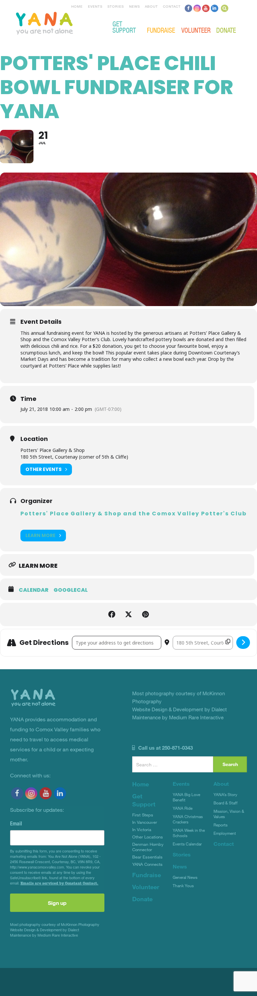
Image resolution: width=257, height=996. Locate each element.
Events (95, 6)
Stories (115, 6)
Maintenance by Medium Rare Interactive (44, 935)
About (151, 6)
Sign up (57, 903)
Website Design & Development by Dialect (44, 930)
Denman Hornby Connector (148, 846)
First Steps (142, 814)
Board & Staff (225, 802)
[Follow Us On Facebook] (188, 8)
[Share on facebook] (111, 614)
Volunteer (195, 30)
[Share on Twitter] (128, 614)
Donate (226, 30)
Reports (220, 824)
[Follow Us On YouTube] (205, 8)
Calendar (34, 590)
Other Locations (147, 836)
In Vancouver (144, 822)
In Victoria (141, 829)
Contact (172, 6)
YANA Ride (182, 808)
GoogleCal (71, 590)
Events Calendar (187, 843)
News (134, 6)
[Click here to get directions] (243, 642)
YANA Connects (147, 864)
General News (185, 877)
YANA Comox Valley (67, 22)
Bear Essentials (147, 856)
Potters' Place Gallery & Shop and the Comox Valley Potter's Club (133, 513)
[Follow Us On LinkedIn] (214, 8)
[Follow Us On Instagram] (197, 8)
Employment (224, 833)
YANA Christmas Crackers (188, 819)
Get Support (124, 27)
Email (16, 823)
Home (77, 6)
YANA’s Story (225, 794)
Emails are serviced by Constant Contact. (59, 883)
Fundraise (161, 30)
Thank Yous (183, 885)
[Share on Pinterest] (145, 614)
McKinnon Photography (80, 924)
